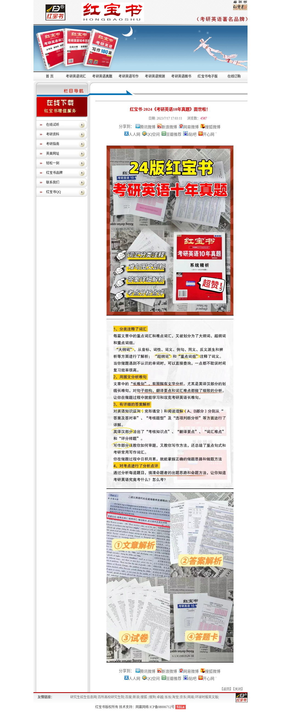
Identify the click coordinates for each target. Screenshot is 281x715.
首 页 (50, 76)
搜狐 (144, 697)
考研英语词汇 (76, 76)
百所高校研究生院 (111, 697)
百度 (128, 697)
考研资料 (52, 134)
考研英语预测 (155, 76)
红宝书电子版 (208, 76)
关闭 (238, 689)
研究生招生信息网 (83, 697)
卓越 (160, 697)
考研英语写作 (129, 76)
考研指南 (52, 144)
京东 (183, 697)
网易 (190, 697)
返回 (226, 689)
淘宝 (175, 697)
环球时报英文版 (206, 697)
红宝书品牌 (54, 173)
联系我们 (52, 182)
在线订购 (234, 76)
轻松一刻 (52, 163)
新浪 (136, 697)
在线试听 (52, 125)
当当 (167, 697)
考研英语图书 (181, 76)
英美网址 (52, 153)
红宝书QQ (53, 192)
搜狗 (152, 697)
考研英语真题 (102, 76)
